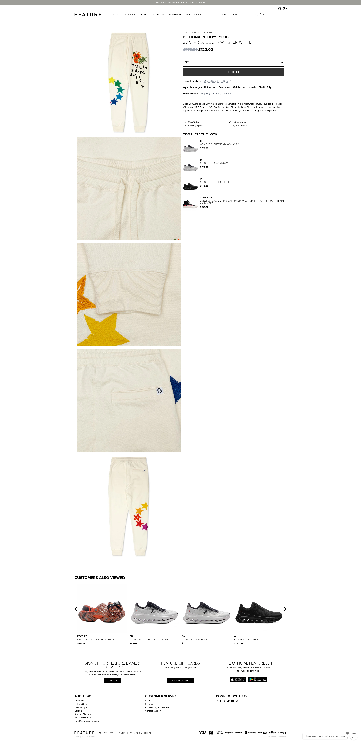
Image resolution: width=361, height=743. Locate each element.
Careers (78, 710)
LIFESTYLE (211, 14)
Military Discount (82, 717)
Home (186, 32)
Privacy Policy (125, 732)
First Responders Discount (87, 721)
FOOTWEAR (175, 14)
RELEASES (129, 14)
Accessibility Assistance (157, 707)
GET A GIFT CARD (180, 680)
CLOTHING (158, 14)
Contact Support (153, 710)
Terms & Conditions (141, 732)
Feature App (80, 707)
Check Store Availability (216, 81)
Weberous (283, 737)
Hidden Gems (81, 704)
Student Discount (83, 714)
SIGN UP (112, 680)
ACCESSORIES (193, 14)
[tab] (192, 94)
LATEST (115, 14)
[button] (75, 609)
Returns (149, 704)
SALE (235, 14)
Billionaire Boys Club (212, 32)
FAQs (147, 700)
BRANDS (144, 14)
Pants (194, 32)
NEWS (224, 14)
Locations (79, 700)
